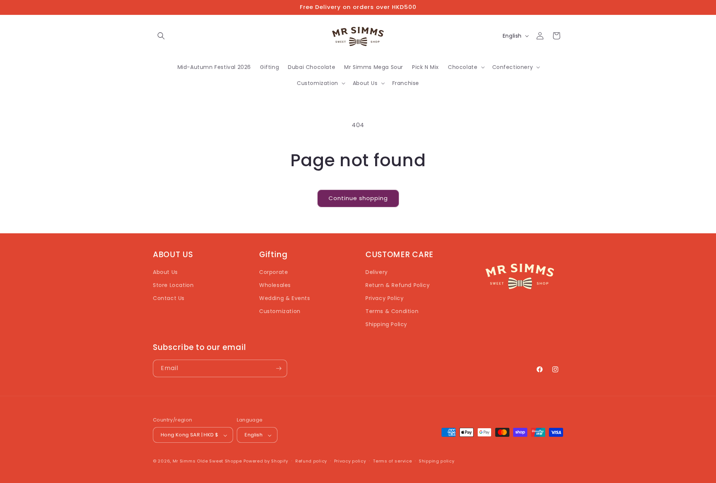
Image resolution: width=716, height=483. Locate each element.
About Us (165, 272)
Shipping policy (437, 461)
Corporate (273, 272)
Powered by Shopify (266, 461)
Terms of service (392, 461)
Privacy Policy (384, 298)
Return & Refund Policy (397, 285)
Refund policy (311, 461)
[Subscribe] (278, 368)
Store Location (173, 285)
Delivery (376, 272)
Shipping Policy (386, 324)
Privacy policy (350, 461)
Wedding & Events (284, 298)
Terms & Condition (391, 311)
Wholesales (275, 285)
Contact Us (169, 298)
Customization (280, 311)
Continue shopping (358, 198)
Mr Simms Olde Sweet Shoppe (207, 461)
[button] (161, 36)
